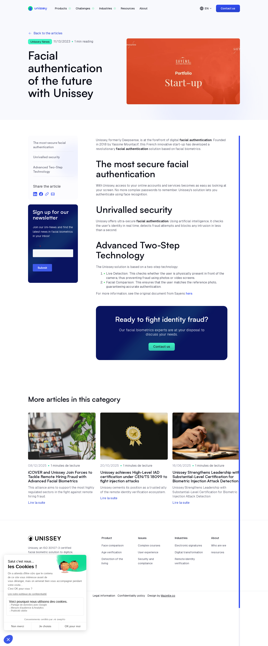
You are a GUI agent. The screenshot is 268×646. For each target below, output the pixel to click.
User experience (148, 552)
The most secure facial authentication (49, 145)
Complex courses (149, 545)
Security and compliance (146, 561)
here (189, 293)
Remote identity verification (185, 561)
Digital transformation (189, 552)
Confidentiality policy (131, 595)
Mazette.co (168, 595)
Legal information (104, 595)
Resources (128, 8)
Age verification (111, 552)
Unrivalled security (46, 157)
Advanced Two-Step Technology (48, 169)
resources (217, 552)
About (143, 8)
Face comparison (112, 545)
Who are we (218, 545)
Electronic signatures (188, 545)
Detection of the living (112, 561)
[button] (63, 8)
